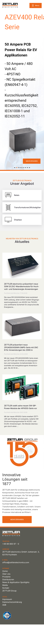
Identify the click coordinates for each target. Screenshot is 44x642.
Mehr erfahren (17, 519)
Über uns (6, 574)
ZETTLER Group (9, 591)
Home (5, 571)
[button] (14, 167)
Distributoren (8, 579)
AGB (4, 605)
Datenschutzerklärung (12, 602)
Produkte (6, 577)
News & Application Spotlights (15, 582)
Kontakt (5, 588)
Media (5, 585)
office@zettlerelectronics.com (15, 562)
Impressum (7, 599)
